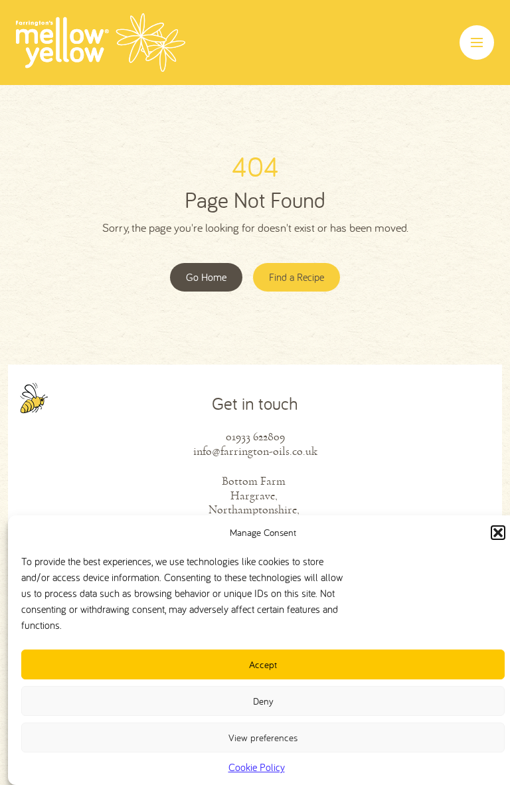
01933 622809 (255, 437)
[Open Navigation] (477, 42)
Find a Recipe (296, 277)
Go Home (206, 277)
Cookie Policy (256, 767)
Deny (263, 701)
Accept (263, 664)
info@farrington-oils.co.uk (255, 451)
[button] (498, 532)
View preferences (263, 737)
